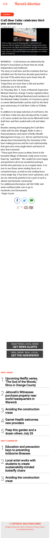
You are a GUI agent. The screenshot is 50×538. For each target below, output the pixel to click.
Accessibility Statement (25, 529)
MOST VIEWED (7, 372)
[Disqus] (25, 242)
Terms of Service (26, 527)
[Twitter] (24, 201)
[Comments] (32, 201)
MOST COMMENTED (9, 441)
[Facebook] (17, 201)
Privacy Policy (39, 527)
